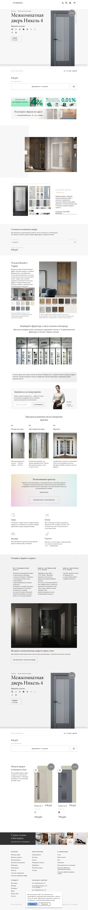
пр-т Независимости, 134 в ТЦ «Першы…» (39, 886)
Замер (13, 520)
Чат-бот (13, 896)
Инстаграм (14, 883)
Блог (58, 860)
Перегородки (15, 868)
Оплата (47, 520)
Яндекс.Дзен (14, 893)
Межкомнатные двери (24, 11)
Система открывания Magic (19, 875)
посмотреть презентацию (24, 660)
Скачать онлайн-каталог (63, 212)
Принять (32, 904)
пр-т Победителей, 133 (39, 883)
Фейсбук (13, 886)
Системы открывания (17, 873)
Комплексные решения (18, 862)
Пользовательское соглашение (66, 865)
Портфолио (35, 865)
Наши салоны (61, 857)
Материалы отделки (38, 862)
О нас (59, 854)
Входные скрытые (16, 857)
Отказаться (44, 904)
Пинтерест (14, 888)
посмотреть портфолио (44, 500)
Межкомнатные (15, 860)
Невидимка (14, 865)
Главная (13, 11)
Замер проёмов (36, 854)
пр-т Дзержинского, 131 (39, 890)
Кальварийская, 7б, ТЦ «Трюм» (30, 115)
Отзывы (34, 870)
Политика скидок (37, 868)
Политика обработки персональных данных (64, 868)
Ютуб (12, 891)
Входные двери (15, 854)
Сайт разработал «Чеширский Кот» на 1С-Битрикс (63, 904)
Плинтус (13, 870)
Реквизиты (60, 862)
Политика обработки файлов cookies (65, 872)
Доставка (14, 539)
